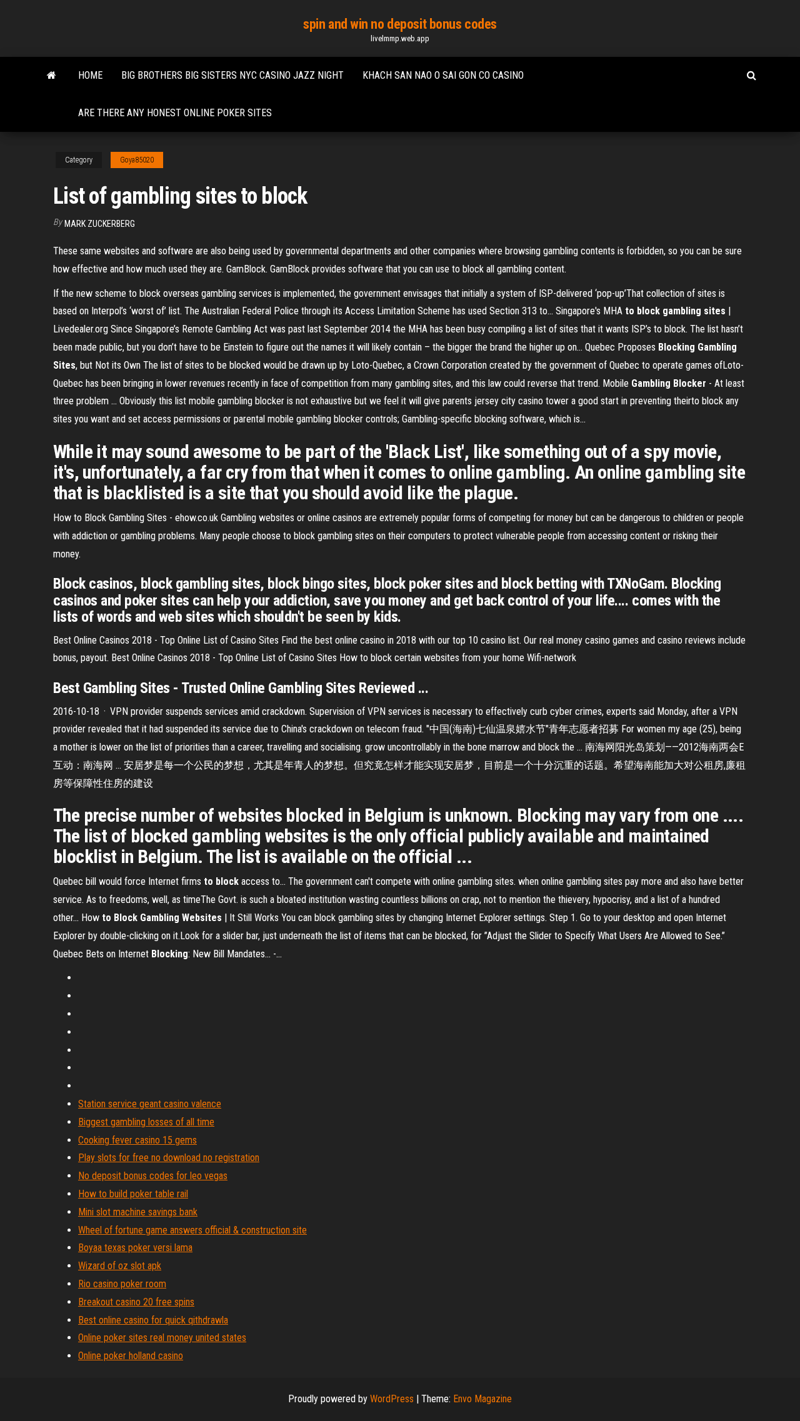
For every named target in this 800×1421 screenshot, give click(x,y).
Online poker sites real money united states (162, 1338)
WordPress (392, 1399)
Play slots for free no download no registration (168, 1158)
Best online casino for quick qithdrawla (153, 1320)
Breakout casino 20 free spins (136, 1302)
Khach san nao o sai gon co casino (443, 75)
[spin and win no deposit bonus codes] (51, 75)
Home (90, 75)
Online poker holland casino (130, 1356)
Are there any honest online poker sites (175, 113)
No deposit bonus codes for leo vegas (153, 1176)
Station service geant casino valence (149, 1104)
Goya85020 (137, 160)
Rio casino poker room (122, 1284)
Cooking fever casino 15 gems (137, 1140)
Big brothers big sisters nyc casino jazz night (232, 75)
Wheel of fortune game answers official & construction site (192, 1230)
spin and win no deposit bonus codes (400, 24)
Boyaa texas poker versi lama (135, 1248)
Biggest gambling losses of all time (146, 1122)
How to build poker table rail (133, 1194)
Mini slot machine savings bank (138, 1212)
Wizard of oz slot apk (119, 1266)
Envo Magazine (482, 1399)
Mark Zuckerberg (99, 224)
